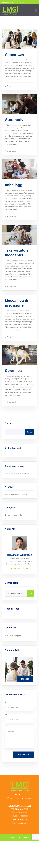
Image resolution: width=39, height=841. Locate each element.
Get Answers (23, 754)
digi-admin (12, 86)
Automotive (15, 120)
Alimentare (14, 54)
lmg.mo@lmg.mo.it (8, 2)
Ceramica (13, 370)
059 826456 (21, 2)
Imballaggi (14, 185)
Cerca (8, 423)
